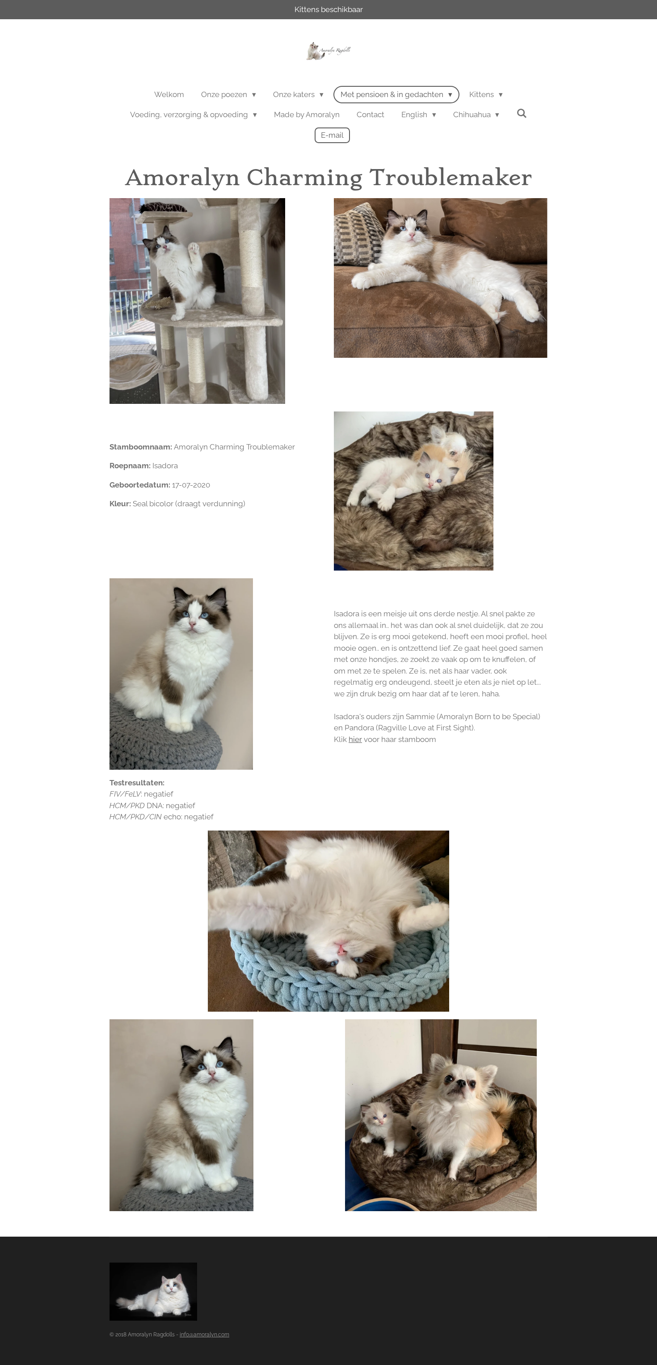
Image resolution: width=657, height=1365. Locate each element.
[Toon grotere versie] (197, 300)
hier (355, 739)
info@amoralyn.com (204, 1334)
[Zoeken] (521, 113)
